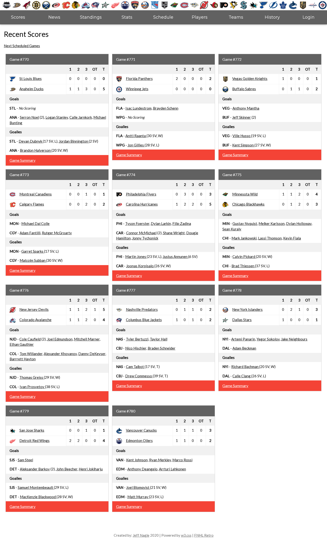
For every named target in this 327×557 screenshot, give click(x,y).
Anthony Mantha (245, 108)
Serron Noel (29, 117)
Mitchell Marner (87, 339)
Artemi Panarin (243, 339)
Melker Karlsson (272, 223)
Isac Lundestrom (138, 108)
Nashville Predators (142, 309)
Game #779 (19, 411)
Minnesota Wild (245, 194)
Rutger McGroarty (57, 233)
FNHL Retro (204, 535)
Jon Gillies (136, 145)
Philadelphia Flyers (141, 194)
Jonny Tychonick (145, 238)
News (54, 17)
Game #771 (125, 59)
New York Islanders (247, 309)
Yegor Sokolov (268, 339)
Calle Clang (241, 376)
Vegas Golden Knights (249, 78)
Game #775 (232, 174)
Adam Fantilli (30, 233)
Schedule (163, 17)
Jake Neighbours (294, 339)
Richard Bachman (245, 366)
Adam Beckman (244, 348)
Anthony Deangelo (142, 469)
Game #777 (125, 290)
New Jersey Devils (34, 309)
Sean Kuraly (231, 229)
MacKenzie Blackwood (38, 497)
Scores (18, 17)
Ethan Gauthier (22, 344)
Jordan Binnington (74, 141)
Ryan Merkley (160, 460)
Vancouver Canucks (141, 430)
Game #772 (232, 59)
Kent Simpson (243, 145)
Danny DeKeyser (91, 353)
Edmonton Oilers (139, 440)
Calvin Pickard (244, 256)
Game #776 (19, 290)
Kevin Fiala (292, 238)
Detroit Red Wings (34, 440)
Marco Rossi (182, 460)
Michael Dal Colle (35, 223)
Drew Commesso (139, 376)
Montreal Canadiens (35, 194)
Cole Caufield (30, 339)
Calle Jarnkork (80, 117)
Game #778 (232, 290)
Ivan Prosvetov (32, 386)
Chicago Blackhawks (248, 204)
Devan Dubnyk (31, 141)
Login (309, 17)
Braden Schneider (161, 348)
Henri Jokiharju (91, 469)
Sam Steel (25, 460)
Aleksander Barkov (35, 469)
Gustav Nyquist (244, 223)
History (272, 17)
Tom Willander (31, 353)
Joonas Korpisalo (140, 266)
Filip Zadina (181, 223)
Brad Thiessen (243, 266)
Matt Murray (138, 497)
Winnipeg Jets (137, 89)
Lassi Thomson (270, 238)
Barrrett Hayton (23, 359)
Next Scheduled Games (22, 46)
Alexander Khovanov (60, 353)
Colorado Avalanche (35, 319)
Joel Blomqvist (138, 487)
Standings (91, 17)
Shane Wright (174, 233)
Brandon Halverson (35, 150)
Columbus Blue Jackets (144, 319)
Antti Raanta (136, 136)
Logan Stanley (56, 117)
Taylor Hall (158, 339)
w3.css (186, 535)
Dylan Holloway (298, 223)
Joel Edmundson (60, 339)
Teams (236, 17)
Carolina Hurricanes (142, 204)
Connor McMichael (141, 233)
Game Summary (22, 160)
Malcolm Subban (33, 260)
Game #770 (19, 59)
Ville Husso (241, 136)
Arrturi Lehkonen (172, 469)
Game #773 (19, 174)
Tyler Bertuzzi (137, 339)
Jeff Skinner (241, 117)
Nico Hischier (135, 348)
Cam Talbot (135, 366)
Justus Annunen (175, 256)
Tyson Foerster (137, 223)
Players (200, 17)
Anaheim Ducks (31, 89)
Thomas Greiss (31, 377)
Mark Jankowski (244, 238)
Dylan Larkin (161, 223)
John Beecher (66, 469)
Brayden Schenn (165, 108)
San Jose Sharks (31, 430)
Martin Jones (136, 256)
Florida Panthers (139, 78)
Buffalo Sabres (244, 89)
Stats (127, 17)
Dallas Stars (242, 319)
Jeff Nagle (141, 535)
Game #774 (125, 174)
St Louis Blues (30, 78)
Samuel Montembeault (36, 487)
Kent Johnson (137, 460)
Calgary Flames (31, 204)
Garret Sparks (32, 251)
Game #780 (125, 411)
